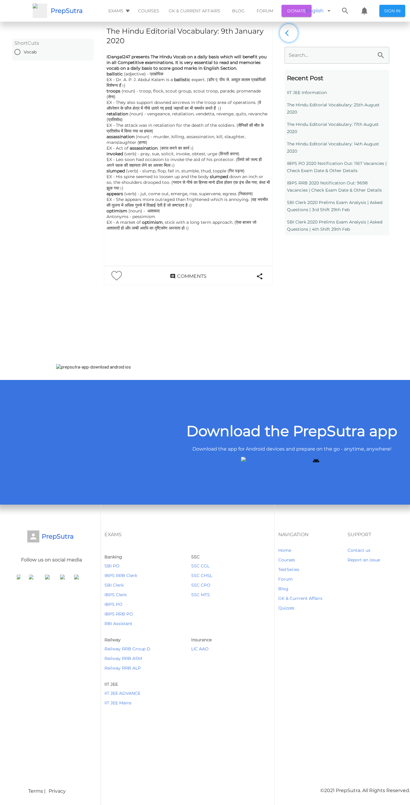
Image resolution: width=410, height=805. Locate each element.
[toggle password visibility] (381, 55)
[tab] (118, 11)
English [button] (315, 11)
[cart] (364, 11)
